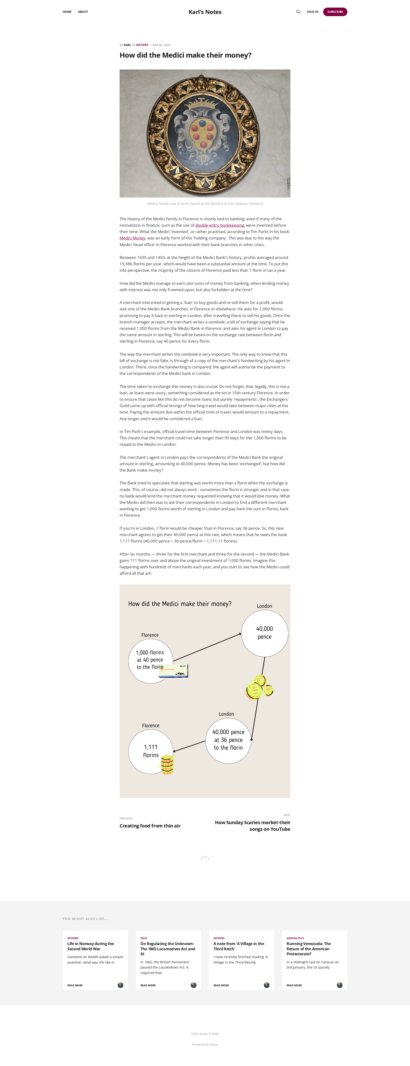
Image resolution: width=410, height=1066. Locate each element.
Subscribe (335, 12)
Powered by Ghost (205, 1044)
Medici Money (132, 238)
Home (67, 12)
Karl (127, 45)
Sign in (312, 12)
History (142, 45)
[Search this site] (298, 11)
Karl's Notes (205, 12)
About (83, 12)
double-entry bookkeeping (219, 225)
